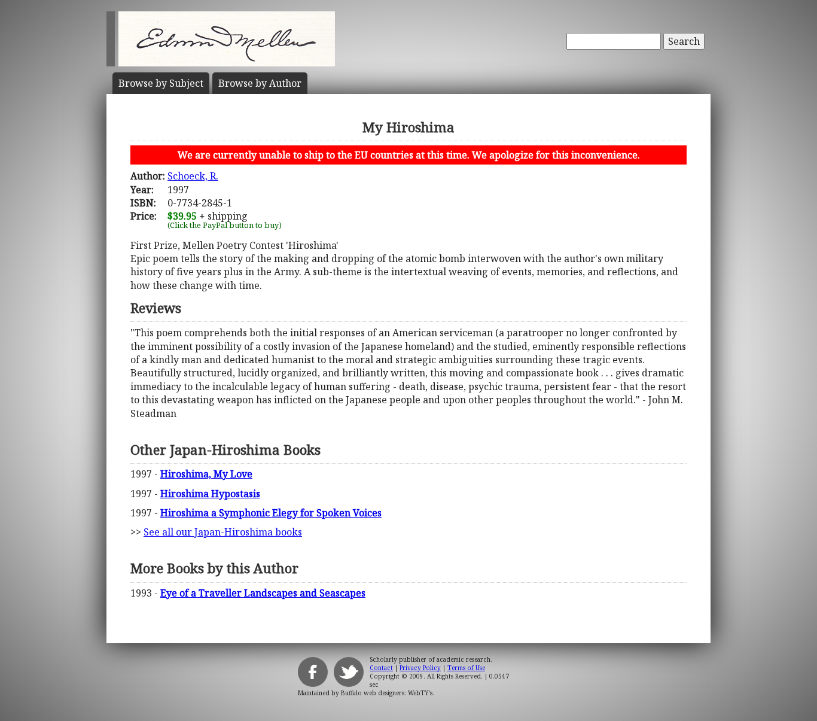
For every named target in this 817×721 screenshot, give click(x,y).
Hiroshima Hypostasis (210, 493)
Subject (160, 83)
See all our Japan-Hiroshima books (223, 532)
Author (259, 83)
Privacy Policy (420, 668)
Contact (381, 668)
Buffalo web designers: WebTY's (386, 693)
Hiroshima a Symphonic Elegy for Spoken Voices (271, 512)
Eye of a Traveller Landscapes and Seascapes (262, 593)
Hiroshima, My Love (206, 473)
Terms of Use (466, 668)
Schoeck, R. (192, 175)
